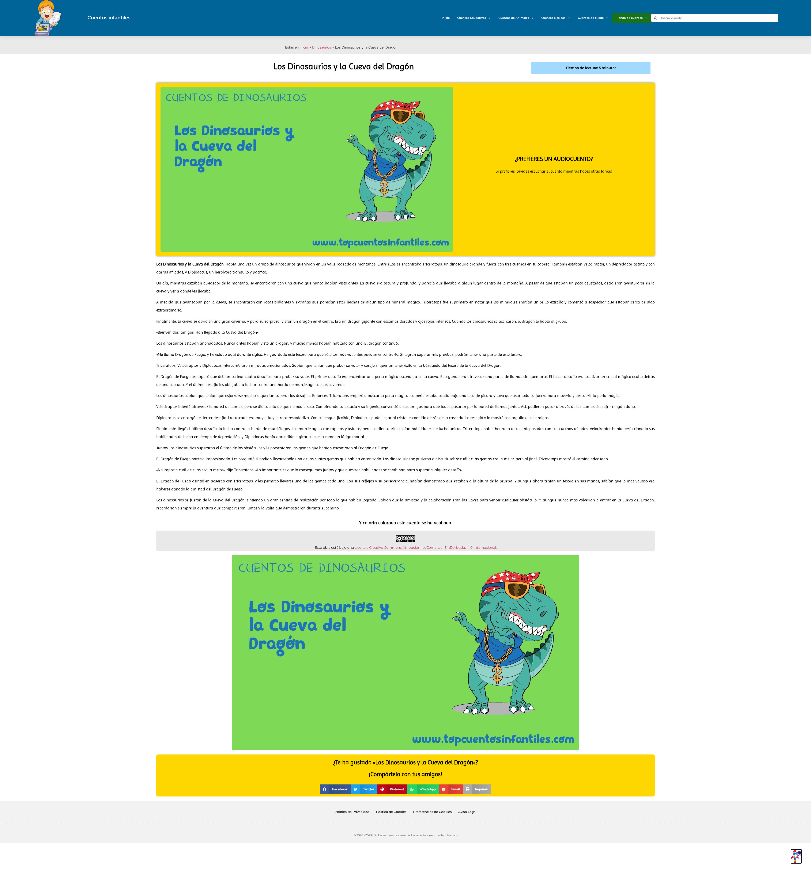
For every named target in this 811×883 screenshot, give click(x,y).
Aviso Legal (467, 812)
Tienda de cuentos (629, 17)
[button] (335, 789)
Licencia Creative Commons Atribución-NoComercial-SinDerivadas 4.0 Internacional (425, 548)
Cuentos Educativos (471, 17)
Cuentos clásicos (553, 17)
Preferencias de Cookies (432, 812)
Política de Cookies (391, 812)
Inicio (446, 17)
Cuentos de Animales (513, 17)
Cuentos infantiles (108, 17)
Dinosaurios (321, 47)
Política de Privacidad (352, 812)
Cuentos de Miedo (591, 17)
